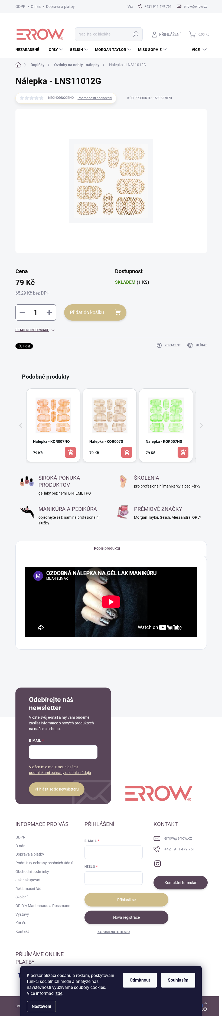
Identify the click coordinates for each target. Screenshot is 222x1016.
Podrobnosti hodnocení (95, 98)
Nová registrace (126, 917)
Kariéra (21, 923)
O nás (36, 6)
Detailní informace (32, 330)
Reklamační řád (28, 888)
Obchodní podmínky (32, 871)
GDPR (20, 6)
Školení (21, 897)
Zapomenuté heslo (113, 932)
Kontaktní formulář (181, 882)
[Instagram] (158, 863)
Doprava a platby (60, 6)
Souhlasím (178, 980)
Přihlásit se (126, 900)
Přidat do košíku (87, 312)
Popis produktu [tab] (107, 548)
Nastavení (41, 1006)
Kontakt (22, 931)
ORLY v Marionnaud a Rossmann (42, 906)
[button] (20, 425)
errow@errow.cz (178, 838)
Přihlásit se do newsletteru (57, 789)
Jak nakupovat (28, 880)
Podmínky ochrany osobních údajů (44, 863)
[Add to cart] (70, 452)
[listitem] (53, 425)
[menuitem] (29, 49)
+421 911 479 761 (179, 849)
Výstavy (22, 914)
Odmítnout (140, 980)
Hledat (135, 34)
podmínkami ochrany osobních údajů (60, 772)
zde (59, 993)
